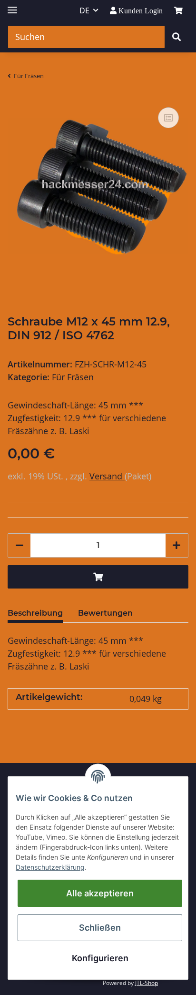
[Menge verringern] (19, 545)
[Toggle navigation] (12, 6)
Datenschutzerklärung (50, 867)
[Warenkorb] (178, 10)
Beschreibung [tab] (35, 613)
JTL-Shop (146, 983)
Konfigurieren (100, 958)
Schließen (100, 928)
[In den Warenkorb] (98, 577)
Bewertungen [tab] (105, 613)
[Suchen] (176, 37)
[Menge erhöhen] (176, 545)
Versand (107, 476)
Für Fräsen (73, 377)
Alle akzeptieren (100, 893)
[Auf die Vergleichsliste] (168, 117)
